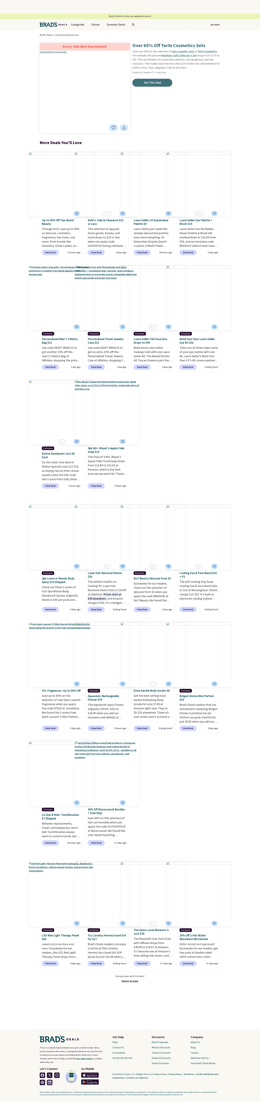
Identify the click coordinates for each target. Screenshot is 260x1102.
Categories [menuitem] (77, 25)
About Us (195, 1042)
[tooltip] (113, 127)
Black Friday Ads (160, 1042)
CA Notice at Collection (137, 1077)
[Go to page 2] (107, 214)
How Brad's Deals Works (203, 1063)
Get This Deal (152, 83)
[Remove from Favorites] (168, 213)
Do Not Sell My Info (122, 1058)
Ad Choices (189, 1074)
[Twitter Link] (49, 1075)
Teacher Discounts (161, 1052)
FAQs (115, 1042)
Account (215, 24)
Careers (195, 1052)
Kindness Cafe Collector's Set (179, 55)
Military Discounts (161, 1047)
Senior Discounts (160, 1063)
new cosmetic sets (183, 51)
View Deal (50, 252)
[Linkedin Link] (49, 1082)
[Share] (124, 127)
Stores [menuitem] (95, 25)
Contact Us (118, 1047)
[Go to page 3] (109, 214)
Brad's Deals (46, 35)
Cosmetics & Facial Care (66, 35)
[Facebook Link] (42, 1075)
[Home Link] (55, 24)
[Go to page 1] (105, 214)
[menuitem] (116, 24)
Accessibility (119, 1052)
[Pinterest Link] (42, 1082)
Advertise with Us (200, 1058)
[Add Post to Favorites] (113, 127)
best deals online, (84, 1058)
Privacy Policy (175, 1074)
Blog (193, 1047)
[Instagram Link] (57, 1075)
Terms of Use (160, 1074)
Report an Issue (130, 981)
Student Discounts (161, 1058)
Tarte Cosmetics (207, 51)
